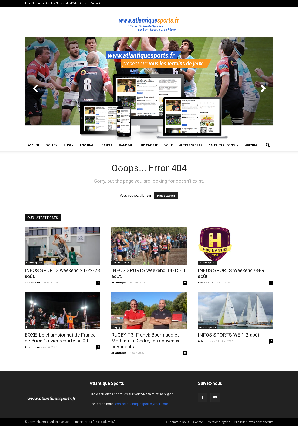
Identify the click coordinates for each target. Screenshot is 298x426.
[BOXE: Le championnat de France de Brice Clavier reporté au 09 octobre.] (62, 310)
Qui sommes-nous (177, 422)
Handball (126, 145)
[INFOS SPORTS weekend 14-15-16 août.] (149, 246)
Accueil (29, 3)
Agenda (251, 145)
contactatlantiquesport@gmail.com (141, 404)
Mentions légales (219, 422)
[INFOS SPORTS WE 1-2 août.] (235, 310)
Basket (107, 145)
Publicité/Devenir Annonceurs (253, 422)
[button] (267, 145)
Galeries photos (222, 145)
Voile (168, 145)
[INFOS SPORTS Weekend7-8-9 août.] (235, 244)
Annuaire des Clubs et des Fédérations (62, 3)
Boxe (29, 327)
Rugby (69, 145)
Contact (95, 3)
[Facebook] (202, 397)
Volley (51, 145)
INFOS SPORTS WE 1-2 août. (229, 335)
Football (87, 145)
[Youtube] (215, 397)
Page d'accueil (166, 195)
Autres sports (190, 145)
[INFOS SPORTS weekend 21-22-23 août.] (62, 246)
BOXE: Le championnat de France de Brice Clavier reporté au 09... (60, 338)
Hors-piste (149, 145)
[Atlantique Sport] (149, 21)
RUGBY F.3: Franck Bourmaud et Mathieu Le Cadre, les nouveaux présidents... (145, 340)
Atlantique (32, 282)
